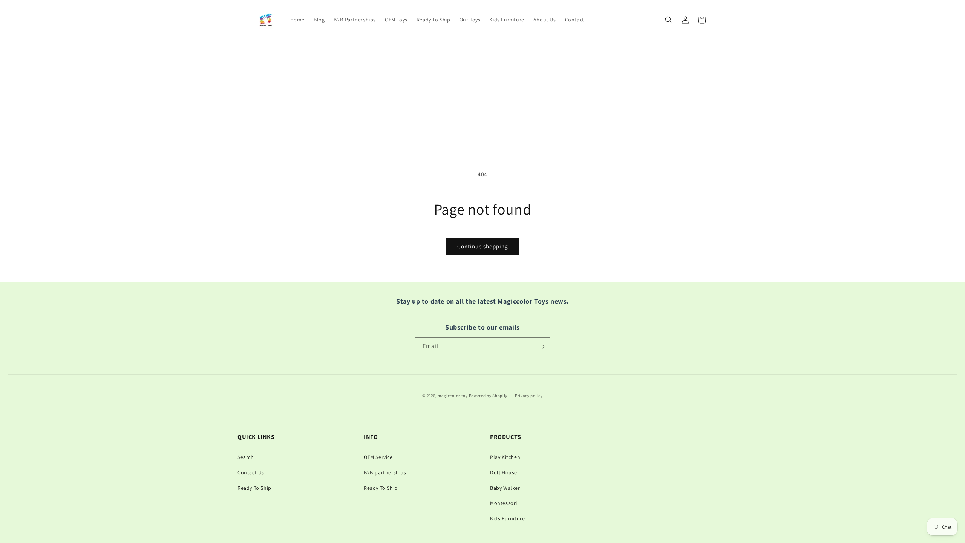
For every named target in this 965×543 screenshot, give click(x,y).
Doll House (503, 472)
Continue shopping (482, 246)
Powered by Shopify (488, 395)
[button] (668, 20)
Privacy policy (529, 395)
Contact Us (250, 472)
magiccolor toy (453, 395)
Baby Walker (505, 488)
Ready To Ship (254, 488)
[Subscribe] (541, 347)
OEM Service (378, 457)
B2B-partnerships (385, 472)
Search (245, 457)
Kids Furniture (507, 518)
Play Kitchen (505, 457)
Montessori (503, 503)
